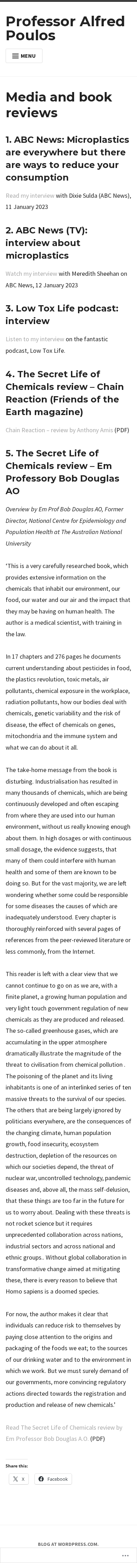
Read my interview (30, 195)
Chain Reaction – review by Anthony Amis (59, 430)
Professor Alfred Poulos (65, 28)
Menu (28, 55)
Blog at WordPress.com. (68, 1544)
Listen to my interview (35, 339)
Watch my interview (31, 273)
